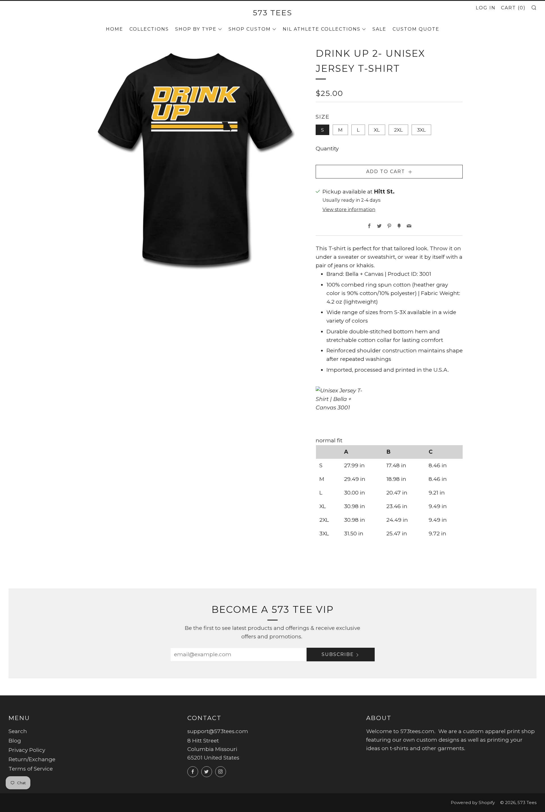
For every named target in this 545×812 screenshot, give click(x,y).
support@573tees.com (217, 731)
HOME (114, 29)
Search (18, 731)
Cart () (513, 7)
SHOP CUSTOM (250, 29)
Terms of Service (31, 768)
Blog (15, 740)
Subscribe (338, 654)
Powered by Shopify (473, 802)
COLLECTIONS (149, 29)
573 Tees (272, 12)
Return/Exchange (32, 759)
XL (377, 130)
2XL (398, 130)
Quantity (327, 148)
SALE (379, 29)
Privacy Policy (27, 750)
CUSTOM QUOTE (416, 29)
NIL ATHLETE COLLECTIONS (321, 29)
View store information (348, 209)
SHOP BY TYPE (196, 29)
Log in (486, 7)
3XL (421, 130)
